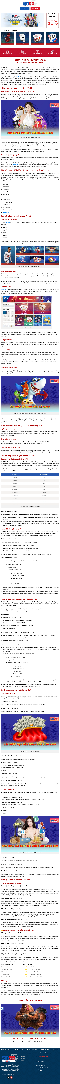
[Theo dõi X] (8, 1077)
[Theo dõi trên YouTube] (11, 1077)
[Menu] (2, 3)
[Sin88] (30, 3)
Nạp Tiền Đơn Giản (22, 53)
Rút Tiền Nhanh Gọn (37, 53)
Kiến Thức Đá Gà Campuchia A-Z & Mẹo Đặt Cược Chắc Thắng (30, 1039)
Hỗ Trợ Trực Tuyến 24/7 (52, 53)
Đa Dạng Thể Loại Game (7, 53)
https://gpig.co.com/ (43, 1056)
